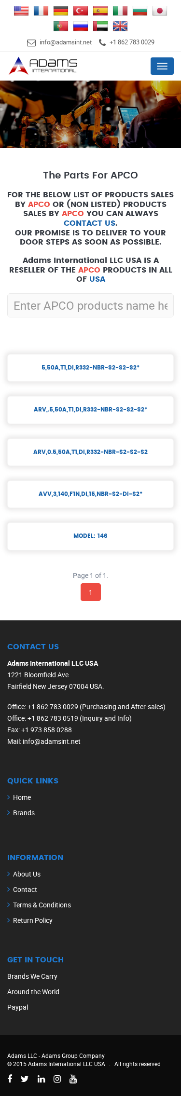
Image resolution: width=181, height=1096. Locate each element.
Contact (25, 889)
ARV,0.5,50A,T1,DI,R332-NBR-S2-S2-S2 (90, 452)
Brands (24, 812)
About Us (27, 873)
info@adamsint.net (66, 42)
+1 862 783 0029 (132, 42)
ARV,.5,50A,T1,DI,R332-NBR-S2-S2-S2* (90, 409)
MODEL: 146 (90, 536)
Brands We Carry (32, 976)
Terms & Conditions (42, 904)
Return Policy (33, 920)
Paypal (17, 1007)
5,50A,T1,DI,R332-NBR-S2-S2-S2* (90, 367)
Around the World (33, 991)
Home (22, 797)
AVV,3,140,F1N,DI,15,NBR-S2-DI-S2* (90, 494)
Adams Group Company (73, 1055)
